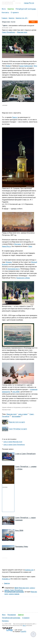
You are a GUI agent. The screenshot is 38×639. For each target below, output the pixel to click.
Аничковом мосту (14, 269)
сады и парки (22, 414)
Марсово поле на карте (17, 422)
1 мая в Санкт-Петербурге (25, 454)
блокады (9, 262)
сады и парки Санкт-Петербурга (14, 444)
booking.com (29, 570)
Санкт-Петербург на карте (18, 429)
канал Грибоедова (26, 66)
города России (29, 3)
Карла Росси (6, 246)
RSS (33, 22)
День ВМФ (19, 530)
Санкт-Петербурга (8, 32)
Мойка (8, 66)
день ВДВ (15, 392)
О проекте (15, 12)
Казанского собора (23, 278)
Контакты (5, 12)
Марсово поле (22, 32)
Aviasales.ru (6, 579)
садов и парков (14, 594)
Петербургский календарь (26, 9)
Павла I (14, 117)
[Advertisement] (13, 499)
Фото (4, 9)
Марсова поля (24, 588)
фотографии (16, 416)
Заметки (10, 9)
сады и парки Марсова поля (12, 441)
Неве (30, 246)
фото (16, 588)
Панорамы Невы (21, 546)
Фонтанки (17, 244)
